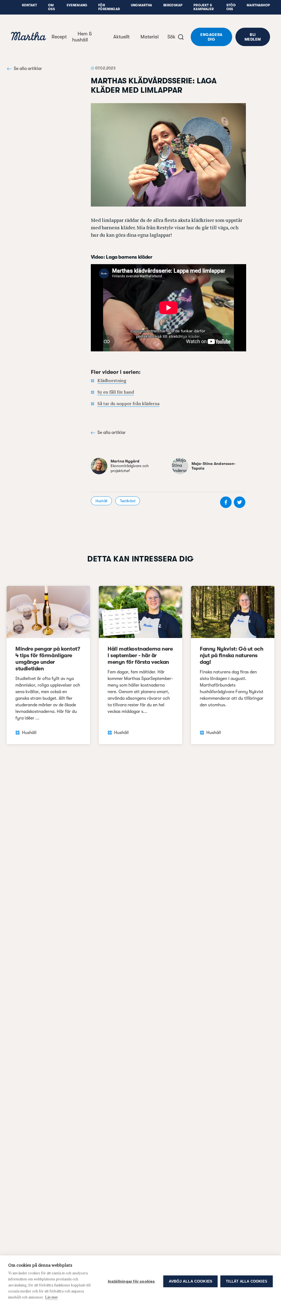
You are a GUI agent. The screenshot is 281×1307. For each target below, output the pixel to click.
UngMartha (141, 5)
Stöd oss (231, 7)
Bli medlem (253, 36)
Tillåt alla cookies (246, 1281)
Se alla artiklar (28, 68)
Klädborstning (111, 380)
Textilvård (127, 501)
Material (149, 36)
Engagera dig (211, 36)
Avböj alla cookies (190, 1281)
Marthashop (258, 5)
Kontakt (29, 5)
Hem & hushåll (82, 37)
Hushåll (101, 501)
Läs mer (51, 1297)
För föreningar (109, 7)
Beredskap (173, 5)
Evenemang (77, 5)
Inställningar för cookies (131, 1281)
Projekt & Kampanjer (203, 7)
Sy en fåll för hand (115, 392)
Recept (59, 36)
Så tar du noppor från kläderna (128, 403)
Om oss (51, 7)
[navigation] (28, 37)
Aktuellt (121, 36)
